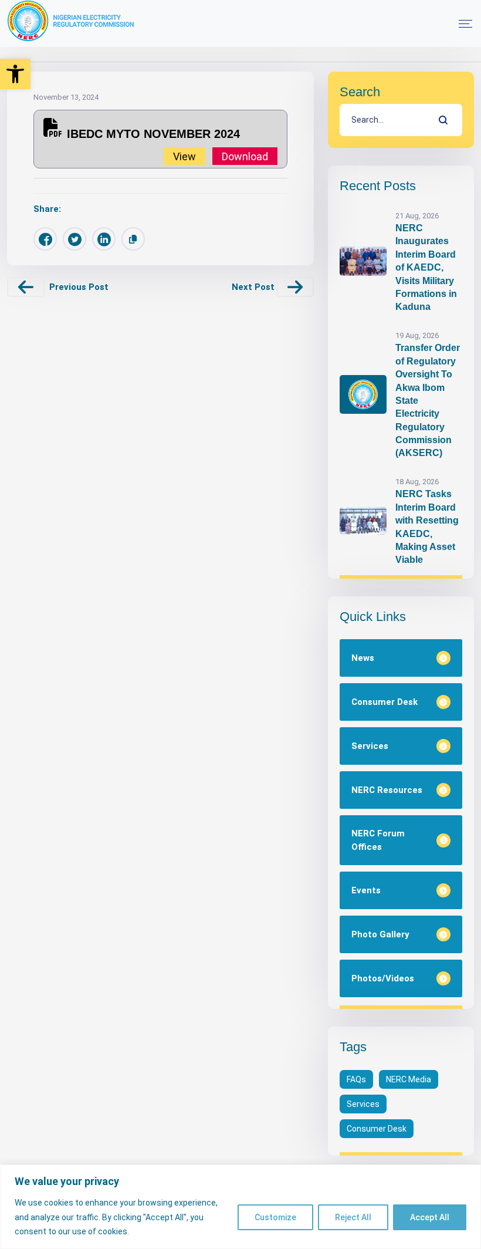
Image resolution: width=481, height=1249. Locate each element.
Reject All (353, 1217)
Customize (275, 1217)
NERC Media (408, 1079)
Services (363, 1104)
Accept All (429, 1217)
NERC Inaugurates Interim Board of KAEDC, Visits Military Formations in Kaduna (426, 267)
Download (245, 156)
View (184, 156)
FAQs (356, 1079)
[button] (15, 74)
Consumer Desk (377, 1128)
